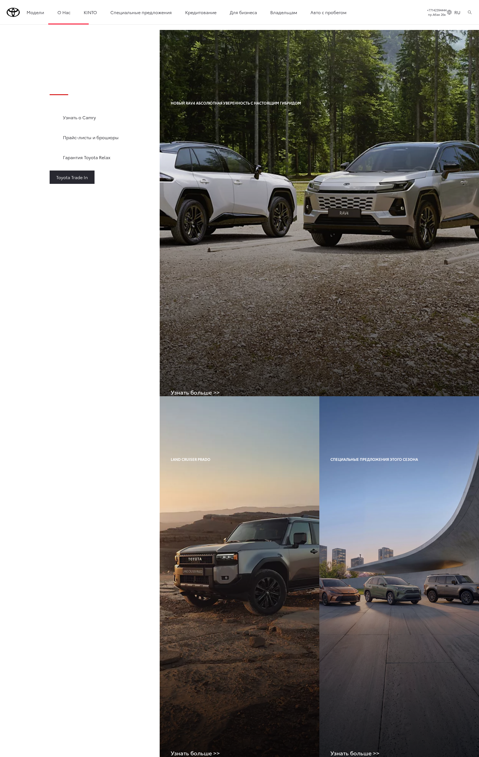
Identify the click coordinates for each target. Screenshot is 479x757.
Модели (35, 12)
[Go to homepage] (13, 12)
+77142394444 (437, 10)
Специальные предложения (141, 12)
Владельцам (283, 12)
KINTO (90, 12)
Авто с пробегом (328, 12)
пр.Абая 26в (437, 14)
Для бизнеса (243, 12)
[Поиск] (469, 12)
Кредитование (200, 12)
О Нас (63, 12)
